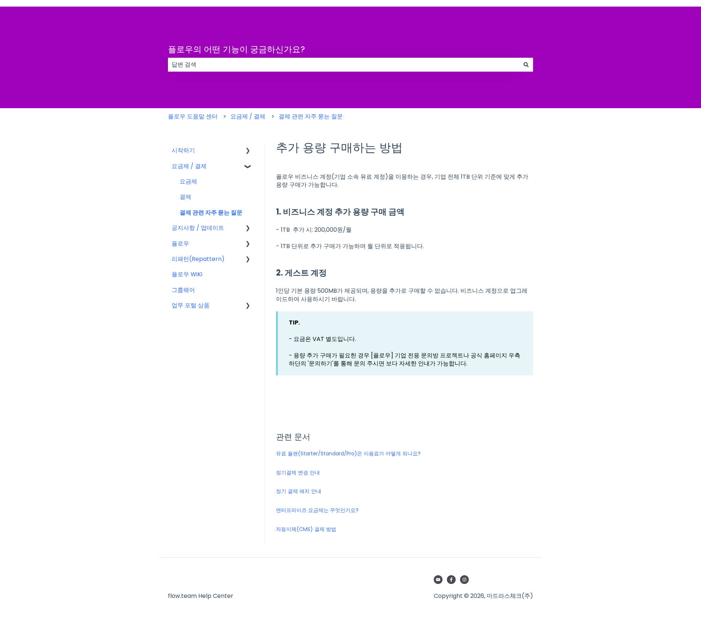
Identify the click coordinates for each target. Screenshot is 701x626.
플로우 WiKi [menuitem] (187, 274)
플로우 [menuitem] (180, 243)
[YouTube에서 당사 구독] (438, 579)
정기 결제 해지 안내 (298, 491)
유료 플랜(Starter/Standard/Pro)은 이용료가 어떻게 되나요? (348, 453)
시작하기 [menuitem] (183, 150)
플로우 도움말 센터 (193, 116)
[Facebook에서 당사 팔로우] (451, 579)
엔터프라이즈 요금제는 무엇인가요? (317, 510)
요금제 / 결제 (247, 116)
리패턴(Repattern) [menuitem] (198, 259)
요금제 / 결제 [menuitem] (189, 166)
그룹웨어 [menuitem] (183, 290)
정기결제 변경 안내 (298, 472)
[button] (248, 151)
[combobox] (343, 65)
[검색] (526, 65)
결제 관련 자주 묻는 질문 (311, 116)
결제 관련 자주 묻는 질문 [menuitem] (211, 212)
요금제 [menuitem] (188, 181)
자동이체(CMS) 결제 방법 (306, 529)
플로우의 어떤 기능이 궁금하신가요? (236, 49)
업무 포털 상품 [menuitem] (191, 305)
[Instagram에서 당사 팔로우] (464, 579)
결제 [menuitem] (185, 197)
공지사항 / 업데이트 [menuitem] (198, 228)
